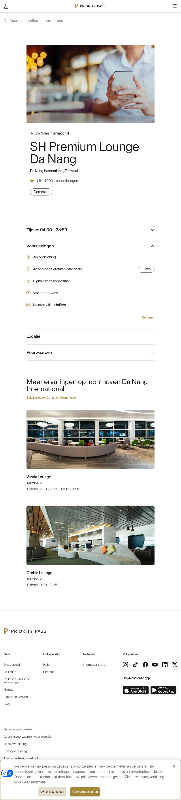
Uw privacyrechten (52, 791)
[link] (136, 690)
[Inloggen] (6, 6)
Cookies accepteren (85, 791)
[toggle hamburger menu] (174, 6)
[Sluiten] (174, 766)
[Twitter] (174, 664)
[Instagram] (125, 664)
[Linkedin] (165, 664)
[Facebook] (145, 664)
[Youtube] (155, 664)
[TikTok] (135, 664)
